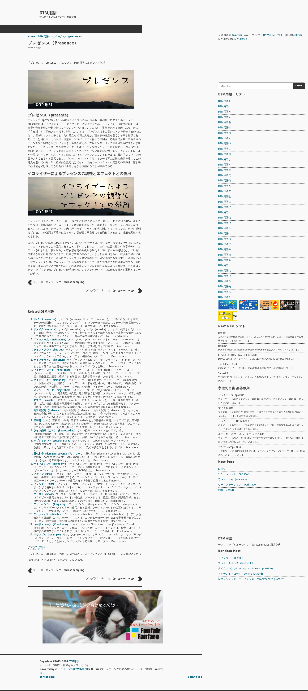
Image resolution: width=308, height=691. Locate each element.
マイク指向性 (226, 408)
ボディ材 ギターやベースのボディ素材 (241, 434)
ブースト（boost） (44, 494)
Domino (222, 346)
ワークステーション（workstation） (239, 485)
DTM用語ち (224, 186)
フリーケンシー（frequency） (51, 504)
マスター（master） (45, 400)
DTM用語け (224, 143)
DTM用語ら (224, 271)
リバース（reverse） (46, 319)
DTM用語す (224, 165)
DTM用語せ (224, 170)
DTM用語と (224, 196)
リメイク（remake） (46, 329)
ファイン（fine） (43, 474)
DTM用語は (224, 218)
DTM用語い (224, 106)
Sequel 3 (223, 373)
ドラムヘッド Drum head (233, 421)
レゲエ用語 (240, 39)
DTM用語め (224, 255)
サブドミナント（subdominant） (53, 441)
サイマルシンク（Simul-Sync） (51, 464)
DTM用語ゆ (224, 265)
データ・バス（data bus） (49, 514)
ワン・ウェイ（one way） (233, 479)
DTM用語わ (224, 297)
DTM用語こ (224, 149)
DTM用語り (224, 276)
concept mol (47, 677)
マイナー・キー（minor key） (51, 380)
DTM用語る (224, 281)
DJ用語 (298, 35)
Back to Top (195, 677)
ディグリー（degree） (231, 558)
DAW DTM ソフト (273, 35)
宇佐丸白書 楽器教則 (234, 388)
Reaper (222, 333)
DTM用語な (224, 202)
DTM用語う (224, 112)
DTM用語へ (224, 233)
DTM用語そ (224, 175)
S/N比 (221, 469)
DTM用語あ (224, 101)
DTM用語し (224, 159)
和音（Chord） (226, 490)
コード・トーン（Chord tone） (51, 524)
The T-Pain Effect (227, 364)
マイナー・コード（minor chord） (53, 370)
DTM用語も (224, 260)
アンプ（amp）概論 (229, 447)
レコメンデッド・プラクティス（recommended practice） (252, 579)
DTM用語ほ (224, 239)
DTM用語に (224, 207)
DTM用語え (224, 117)
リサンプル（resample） (48, 535)
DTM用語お (224, 122)
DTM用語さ (224, 154)
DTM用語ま (224, 244)
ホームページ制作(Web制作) (71, 669)
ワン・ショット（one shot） (234, 474)
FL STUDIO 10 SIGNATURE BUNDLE (238, 355)
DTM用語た (224, 180)
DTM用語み (224, 249)
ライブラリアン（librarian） (50, 360)
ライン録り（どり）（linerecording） (55, 430)
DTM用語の (224, 212)
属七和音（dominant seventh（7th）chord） (59, 454)
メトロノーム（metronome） (51, 339)
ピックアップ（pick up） (232, 395)
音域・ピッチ (38, 549)
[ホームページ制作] (103, 643)
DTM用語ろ (224, 292)
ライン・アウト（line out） (49, 350)
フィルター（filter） (45, 484)
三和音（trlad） (43, 420)
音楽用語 (237, 35)
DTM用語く (224, 138)
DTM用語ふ (44, 36)
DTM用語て (224, 191)
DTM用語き (224, 133)
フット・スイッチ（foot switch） (237, 563)
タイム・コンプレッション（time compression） (246, 568)
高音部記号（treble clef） (48, 410)
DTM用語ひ (224, 223)
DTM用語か (224, 128)
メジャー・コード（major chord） (53, 390)
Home (31, 36)
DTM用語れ (224, 286)
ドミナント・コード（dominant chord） (241, 574)
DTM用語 (48, 13)
